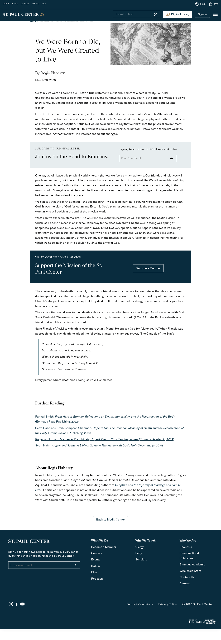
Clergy (139, 547)
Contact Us (187, 577)
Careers (185, 583)
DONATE (35, 4)
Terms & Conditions (140, 604)
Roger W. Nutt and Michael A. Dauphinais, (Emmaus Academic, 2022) (104, 439)
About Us (186, 547)
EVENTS (6, 4)
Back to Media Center (110, 519)
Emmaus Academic (192, 564)
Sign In (202, 14)
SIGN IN (200, 4)
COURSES (25, 4)
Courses (96, 553)
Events (95, 559)
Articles (34, 21)
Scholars (141, 559)
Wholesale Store (190, 571)
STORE (15, 4)
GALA (44, 4)
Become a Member (148, 268)
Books (95, 566)
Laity (138, 553)
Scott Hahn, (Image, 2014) (99, 445)
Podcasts (97, 578)
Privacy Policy (167, 604)
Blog (94, 572)
